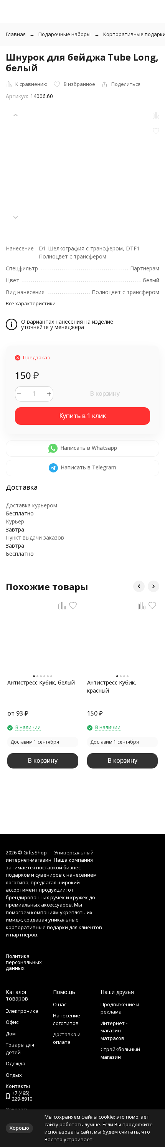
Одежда (15, 1063)
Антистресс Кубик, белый (41, 682)
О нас (59, 1004)
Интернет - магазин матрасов (114, 1031)
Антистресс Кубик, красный (111, 686)
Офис (12, 1022)
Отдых (14, 1074)
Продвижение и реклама (120, 1008)
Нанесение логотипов (66, 1019)
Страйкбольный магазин (120, 1053)
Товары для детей (20, 1048)
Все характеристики (31, 303)
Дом (11, 1033)
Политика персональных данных (24, 962)
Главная (16, 34)
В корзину (105, 393)
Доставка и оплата (67, 1038)
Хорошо (19, 1127)
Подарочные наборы (64, 34)
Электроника (22, 1010)
